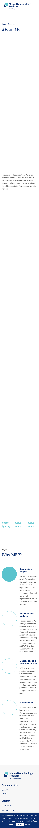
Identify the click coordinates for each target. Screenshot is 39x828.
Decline (27, 824)
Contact (4, 794)
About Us (5, 790)
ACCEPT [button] (19, 824)
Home (4, 24)
